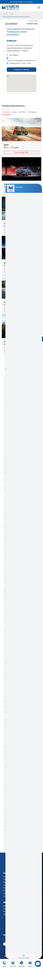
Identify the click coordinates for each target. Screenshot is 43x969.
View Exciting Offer (21, 152)
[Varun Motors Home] (10, 7)
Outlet (11, 14)
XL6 (4, 914)
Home (5, 14)
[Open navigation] (39, 7)
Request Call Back (22, 69)
